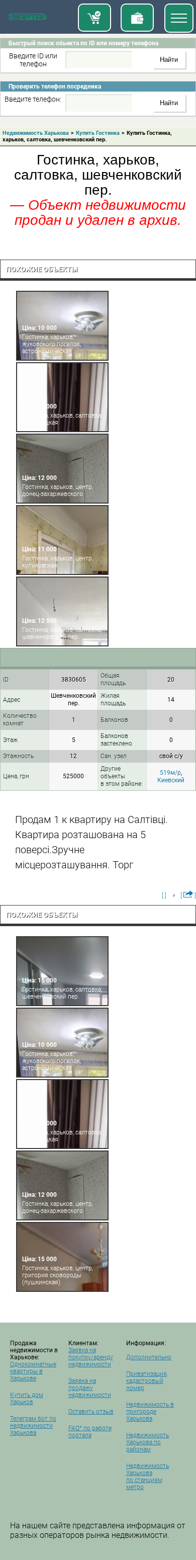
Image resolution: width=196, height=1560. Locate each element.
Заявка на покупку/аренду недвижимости (90, 1357)
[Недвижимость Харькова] (27, 18)
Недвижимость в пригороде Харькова (150, 1411)
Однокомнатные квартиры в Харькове (33, 1371)
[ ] (164, 895)
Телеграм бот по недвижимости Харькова (33, 1425)
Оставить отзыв (91, 1411)
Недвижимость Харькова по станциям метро (147, 1476)
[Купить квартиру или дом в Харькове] (94, 18)
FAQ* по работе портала (90, 1432)
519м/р (170, 772)
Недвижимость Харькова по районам (147, 1442)
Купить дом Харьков (26, 1398)
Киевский (170, 780)
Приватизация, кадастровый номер (147, 1380)
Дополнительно (148, 1357)
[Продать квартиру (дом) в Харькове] (137, 18)
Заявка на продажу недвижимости (89, 1388)
